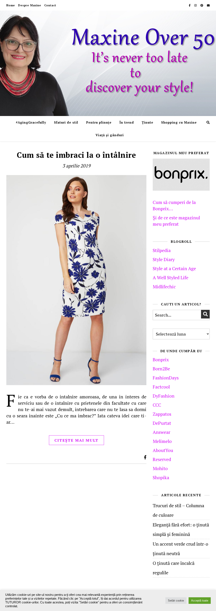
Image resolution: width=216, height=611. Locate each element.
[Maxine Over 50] (108, 63)
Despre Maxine (29, 5)
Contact (50, 5)
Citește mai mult (76, 440)
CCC (157, 405)
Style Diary (164, 259)
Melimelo (162, 441)
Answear (161, 432)
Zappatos (162, 414)
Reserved (162, 459)
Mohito (160, 468)
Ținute (147, 122)
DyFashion (163, 396)
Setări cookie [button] (176, 600)
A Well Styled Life (170, 277)
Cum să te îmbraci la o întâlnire (76, 155)
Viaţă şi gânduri (110, 135)
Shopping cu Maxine (179, 122)
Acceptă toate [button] (199, 600)
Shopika (161, 477)
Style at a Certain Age (174, 268)
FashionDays (166, 378)
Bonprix (161, 359)
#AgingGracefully (31, 122)
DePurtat (162, 423)
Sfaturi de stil (66, 122)
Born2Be (161, 369)
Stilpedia (162, 250)
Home (10, 5)
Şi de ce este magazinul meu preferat (176, 220)
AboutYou (163, 450)
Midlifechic (164, 286)
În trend (126, 122)
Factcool (161, 387)
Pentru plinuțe (99, 122)
